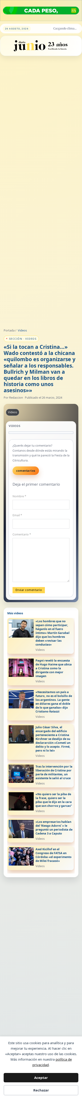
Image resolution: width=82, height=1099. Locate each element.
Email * (17, 515)
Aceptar (41, 1077)
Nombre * (19, 496)
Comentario (22, 534)
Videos (22, 330)
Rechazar (41, 1090)
